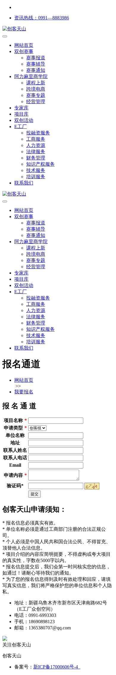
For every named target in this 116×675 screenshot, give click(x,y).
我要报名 (23, 391)
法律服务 (35, 151)
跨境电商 (35, 88)
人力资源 (35, 145)
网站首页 (23, 45)
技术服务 (35, 170)
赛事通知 (35, 70)
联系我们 (23, 182)
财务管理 (35, 157)
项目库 (21, 114)
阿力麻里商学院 (31, 76)
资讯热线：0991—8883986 (41, 17)
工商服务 (35, 139)
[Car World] (14, 193)
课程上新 (35, 82)
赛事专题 (35, 95)
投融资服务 (38, 132)
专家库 (21, 107)
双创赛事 (23, 51)
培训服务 (35, 176)
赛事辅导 (35, 63)
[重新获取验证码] (91, 486)
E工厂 (20, 126)
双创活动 (23, 120)
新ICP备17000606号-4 (56, 666)
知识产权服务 (40, 164)
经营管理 (35, 101)
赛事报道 (35, 57)
